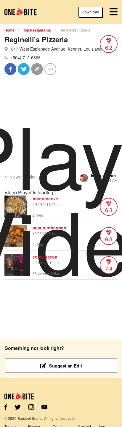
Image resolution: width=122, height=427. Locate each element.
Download (90, 11)
